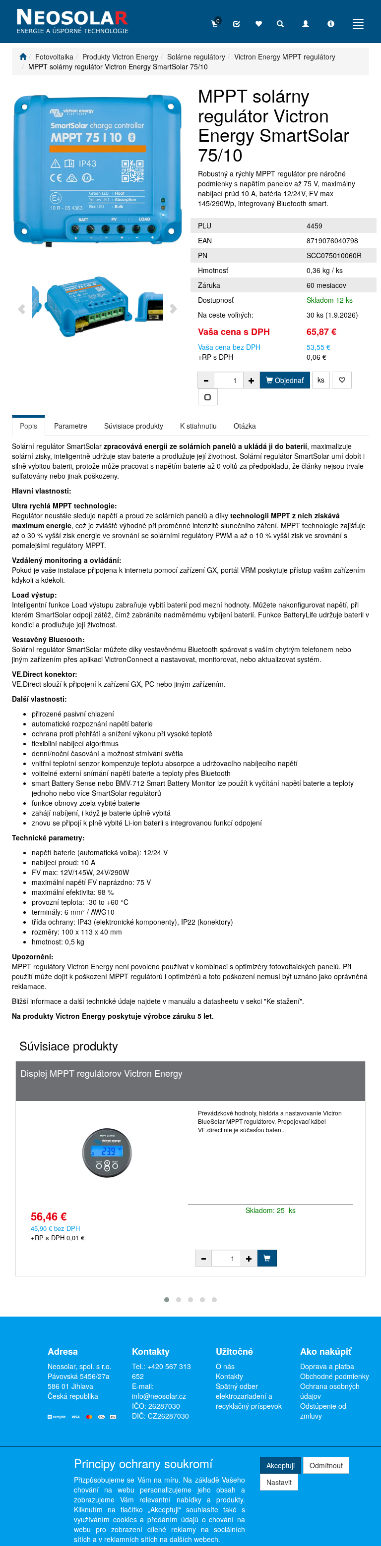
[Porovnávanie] (237, 24)
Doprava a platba (327, 1366)
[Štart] (22, 56)
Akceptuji (280, 1465)
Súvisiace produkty (133, 426)
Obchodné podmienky (334, 1376)
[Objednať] (267, 1258)
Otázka (245, 426)
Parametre (70, 426)
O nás (225, 1366)
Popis (28, 426)
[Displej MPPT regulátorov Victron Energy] (107, 1153)
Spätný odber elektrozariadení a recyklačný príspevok (249, 1396)
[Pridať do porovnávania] (208, 396)
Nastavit (279, 1482)
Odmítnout (326, 1465)
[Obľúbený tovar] (258, 24)
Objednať (288, 380)
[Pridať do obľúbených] (342, 380)
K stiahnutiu (198, 426)
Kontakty (229, 1376)
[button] (167, 1300)
